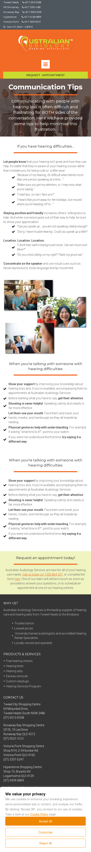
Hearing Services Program (23, 686)
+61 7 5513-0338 (31, 2)
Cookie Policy (39, 814)
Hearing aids (14, 671)
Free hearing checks (19, 661)
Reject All (45, 843)
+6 (24, 7)
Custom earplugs (17, 681)
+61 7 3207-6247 (32, 21)
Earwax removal (17, 676)
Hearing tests (14, 666)
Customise (46, 832)
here (17, 579)
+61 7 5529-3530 (31, 12)
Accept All (45, 821)
